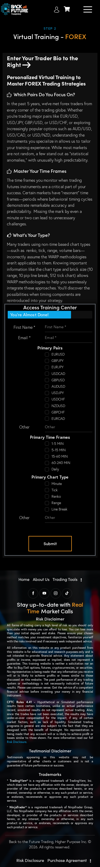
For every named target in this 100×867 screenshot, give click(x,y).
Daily (55, 469)
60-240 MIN (61, 462)
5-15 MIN (59, 450)
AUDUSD (58, 386)
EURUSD (58, 354)
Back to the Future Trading (31, 841)
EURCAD (58, 418)
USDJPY (58, 392)
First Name (24, 327)
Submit (50, 543)
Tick (55, 490)
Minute (57, 483)
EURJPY (58, 367)
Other (24, 427)
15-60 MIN (60, 456)
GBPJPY (58, 360)
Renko (56, 496)
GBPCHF (58, 412)
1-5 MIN (58, 443)
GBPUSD (58, 380)
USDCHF (58, 399)
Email (24, 337)
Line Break (60, 509)
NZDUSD (58, 406)
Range (56, 502)
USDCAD (58, 373)
